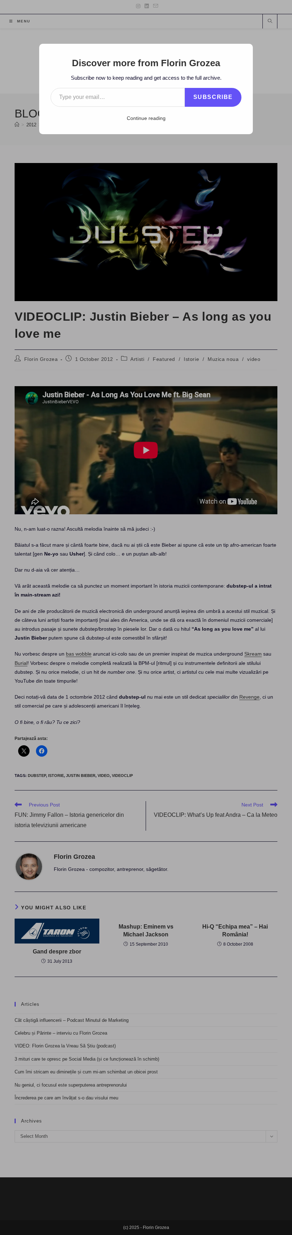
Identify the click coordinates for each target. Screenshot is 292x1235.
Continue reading (146, 118)
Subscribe (213, 97)
